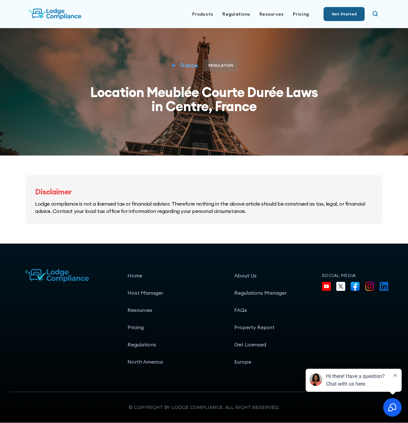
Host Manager (145, 292)
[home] (76, 14)
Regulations (236, 14)
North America (145, 361)
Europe (242, 361)
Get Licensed (250, 344)
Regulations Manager (260, 292)
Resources (139, 310)
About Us (245, 275)
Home (134, 275)
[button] (202, 14)
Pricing (301, 14)
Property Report (254, 327)
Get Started (344, 13)
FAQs (240, 310)
